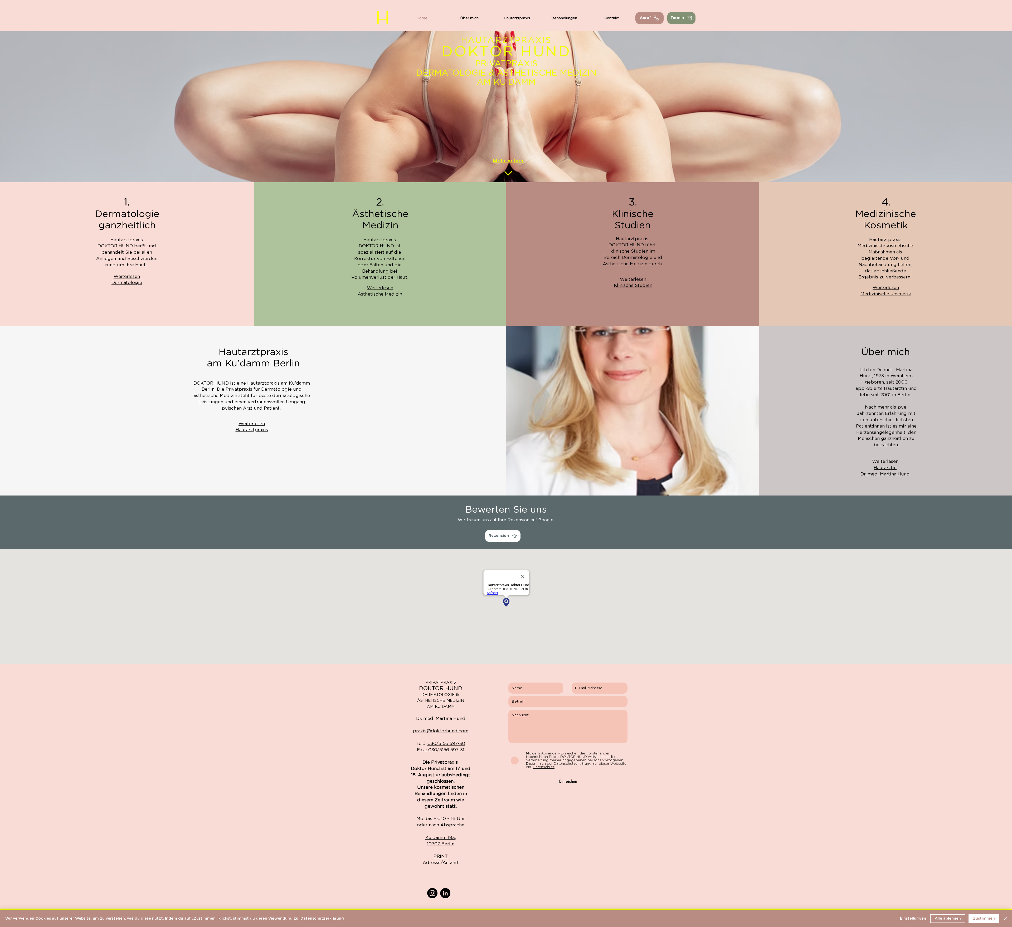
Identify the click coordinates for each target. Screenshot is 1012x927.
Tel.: (440, 743)
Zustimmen (984, 918)
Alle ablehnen (948, 918)
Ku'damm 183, (440, 837)
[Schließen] (1006, 918)
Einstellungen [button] (913, 918)
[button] (681, 18)
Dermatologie (126, 282)
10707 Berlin (440, 844)
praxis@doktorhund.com (440, 731)
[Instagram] (432, 893)
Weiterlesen (127, 276)
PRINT (441, 856)
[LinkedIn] (445, 893)
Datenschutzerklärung (322, 918)
